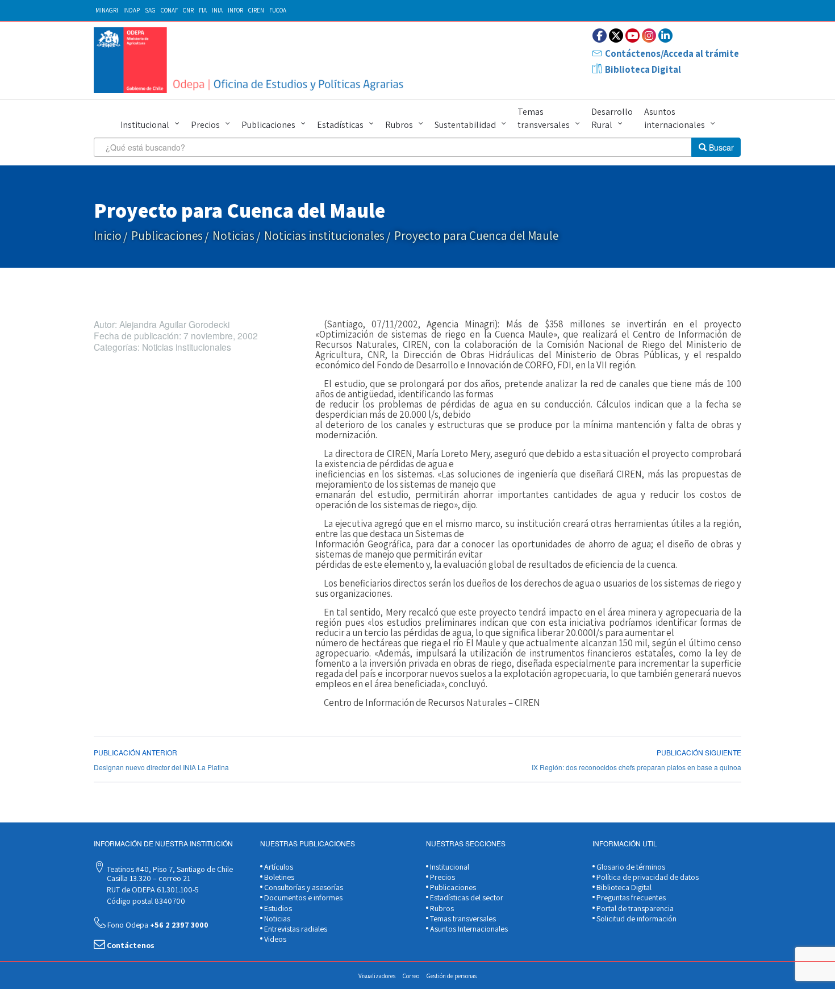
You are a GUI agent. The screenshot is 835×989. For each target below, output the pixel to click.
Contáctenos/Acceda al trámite (672, 53)
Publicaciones (268, 125)
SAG (150, 10)
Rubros (399, 125)
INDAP (131, 10)
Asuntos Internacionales (468, 929)
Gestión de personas (452, 976)
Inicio (108, 235)
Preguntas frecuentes (630, 897)
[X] (616, 35)
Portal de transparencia (634, 908)
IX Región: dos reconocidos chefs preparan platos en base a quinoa (636, 767)
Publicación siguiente (699, 752)
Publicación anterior (135, 752)
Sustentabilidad (465, 125)
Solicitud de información (636, 918)
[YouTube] (632, 35)
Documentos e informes (302, 897)
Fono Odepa (157, 925)
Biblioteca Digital (643, 69)
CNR (188, 10)
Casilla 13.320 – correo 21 (147, 878)
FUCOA (277, 10)
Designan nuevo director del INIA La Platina (161, 767)
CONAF (169, 10)
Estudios (277, 908)
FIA (203, 10)
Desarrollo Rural (612, 118)
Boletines (278, 877)
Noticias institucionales (324, 235)
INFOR (235, 10)
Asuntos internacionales (674, 118)
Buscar (720, 147)
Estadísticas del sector (465, 897)
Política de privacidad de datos (647, 877)
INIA (217, 10)
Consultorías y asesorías (302, 887)
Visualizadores (376, 976)
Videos (274, 939)
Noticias (233, 235)
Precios (205, 125)
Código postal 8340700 (145, 901)
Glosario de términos (630, 867)
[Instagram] (649, 35)
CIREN (256, 10)
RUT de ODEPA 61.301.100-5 (152, 889)
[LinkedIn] (665, 35)
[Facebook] (599, 35)
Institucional (144, 125)
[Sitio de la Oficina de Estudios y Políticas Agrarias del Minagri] (251, 60)
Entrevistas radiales (294, 929)
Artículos (277, 867)
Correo (411, 976)
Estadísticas (340, 125)
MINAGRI (106, 10)
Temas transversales (543, 118)
